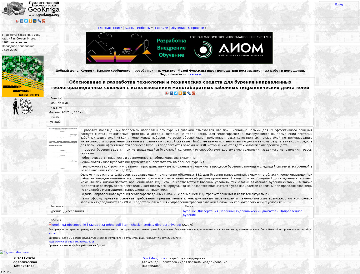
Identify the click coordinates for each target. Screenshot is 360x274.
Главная (104, 27)
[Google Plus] (43, 21)
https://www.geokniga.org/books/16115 (71, 241)
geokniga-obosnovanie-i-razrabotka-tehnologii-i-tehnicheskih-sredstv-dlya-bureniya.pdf (116, 224)
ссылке (195, 74)
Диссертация (208, 211)
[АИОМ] (180, 48)
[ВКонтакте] (22, 21)
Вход (339, 4)
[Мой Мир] (35, 21)
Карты (130, 27)
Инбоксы (143, 27)
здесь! (52, 233)
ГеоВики (161, 27)
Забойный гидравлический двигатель (249, 211)
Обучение (178, 27)
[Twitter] (26, 21)
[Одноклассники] (30, 21)
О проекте (196, 27)
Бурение (189, 211)
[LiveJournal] (39, 21)
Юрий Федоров (153, 258)
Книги (117, 27)
